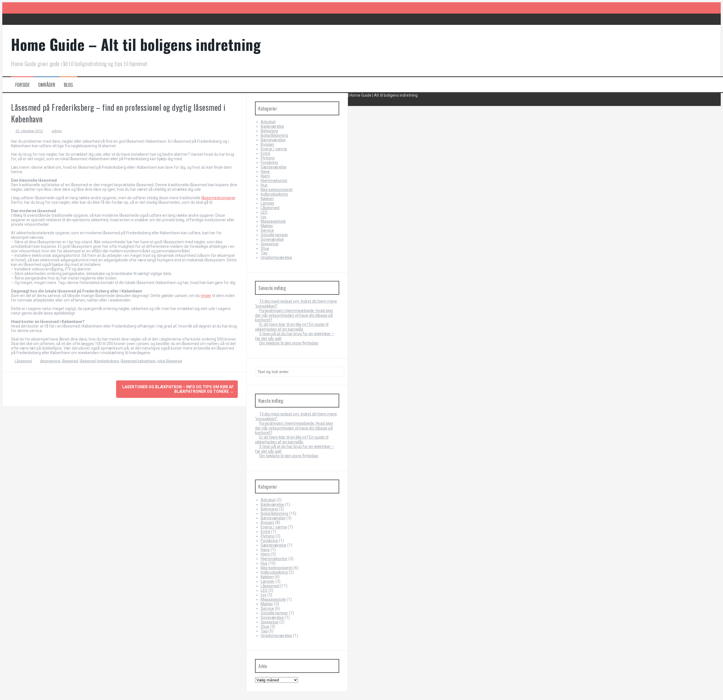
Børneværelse (273, 140)
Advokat (268, 122)
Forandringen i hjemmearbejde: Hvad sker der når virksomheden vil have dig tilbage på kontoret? (294, 315)
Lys (263, 216)
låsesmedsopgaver (218, 198)
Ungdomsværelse (276, 257)
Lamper (268, 203)
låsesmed (70, 361)
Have (265, 171)
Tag (264, 253)
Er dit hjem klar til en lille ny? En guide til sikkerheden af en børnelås (291, 326)
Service (267, 230)
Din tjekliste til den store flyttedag (288, 343)
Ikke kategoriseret (277, 189)
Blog (68, 84)
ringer (206, 295)
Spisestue (269, 244)
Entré (265, 153)
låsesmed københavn (138, 361)
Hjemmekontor (274, 180)
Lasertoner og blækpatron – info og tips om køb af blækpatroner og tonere (178, 389)
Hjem (265, 176)
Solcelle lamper (274, 235)
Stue (265, 248)
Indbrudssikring (274, 194)
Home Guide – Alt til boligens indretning (136, 44)
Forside (22, 84)
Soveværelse (272, 239)
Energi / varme (274, 149)
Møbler (267, 226)
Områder (46, 84)
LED (264, 212)
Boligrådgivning (274, 135)
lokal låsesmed (169, 361)
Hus (264, 185)
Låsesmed (23, 361)
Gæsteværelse (273, 167)
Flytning (268, 158)
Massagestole (273, 221)
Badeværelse (272, 126)
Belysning (269, 131)
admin (57, 131)
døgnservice (50, 361)
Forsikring (269, 162)
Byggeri (267, 144)
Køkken (267, 198)
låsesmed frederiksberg (99, 361)
